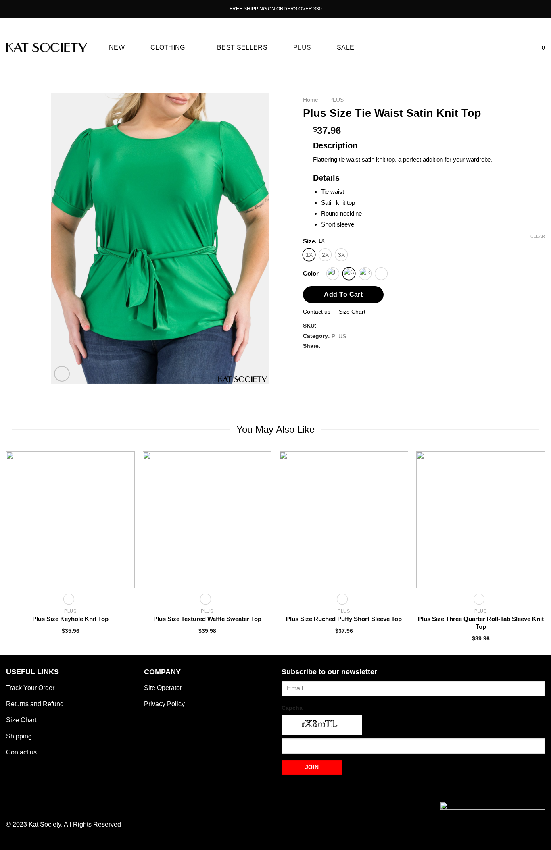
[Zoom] (62, 374)
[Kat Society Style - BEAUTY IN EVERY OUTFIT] (46, 47)
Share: (312, 346)
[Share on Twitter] (318, 358)
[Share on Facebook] (308, 358)
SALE (345, 47)
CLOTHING (167, 47)
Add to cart (343, 294)
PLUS (302, 47)
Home (310, 100)
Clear (537, 236)
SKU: (310, 325)
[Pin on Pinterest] (327, 358)
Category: (316, 336)
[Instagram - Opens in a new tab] (25, 9)
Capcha (292, 708)
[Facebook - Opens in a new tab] (16, 9)
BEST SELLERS (242, 47)
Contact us (316, 311)
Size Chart (352, 311)
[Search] (510, 47)
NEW (117, 47)
